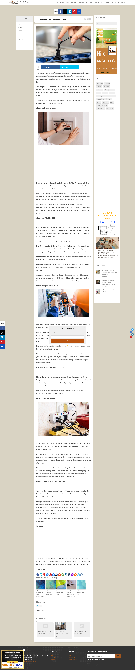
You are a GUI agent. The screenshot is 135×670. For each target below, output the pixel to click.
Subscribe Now (67, 341)
